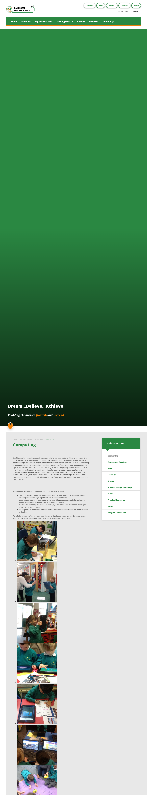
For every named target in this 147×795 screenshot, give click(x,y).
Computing (50, 439)
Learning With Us (26, 439)
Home (15, 439)
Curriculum (39, 439)
